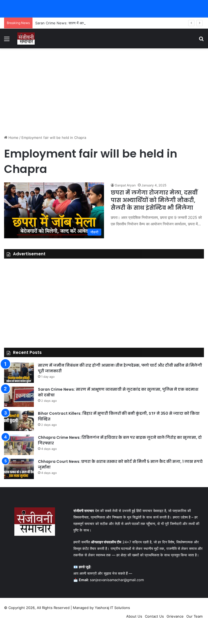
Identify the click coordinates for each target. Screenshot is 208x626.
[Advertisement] (104, 91)
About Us (134, 616)
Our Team (194, 616)
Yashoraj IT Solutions (112, 607)
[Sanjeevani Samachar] (26, 38)
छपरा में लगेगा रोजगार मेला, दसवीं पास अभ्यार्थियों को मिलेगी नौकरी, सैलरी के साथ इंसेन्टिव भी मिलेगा (154, 200)
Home (12, 137)
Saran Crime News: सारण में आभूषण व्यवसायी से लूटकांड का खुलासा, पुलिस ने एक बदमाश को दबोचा (102, 23)
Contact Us (154, 616)
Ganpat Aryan (125, 185)
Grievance (175, 616)
